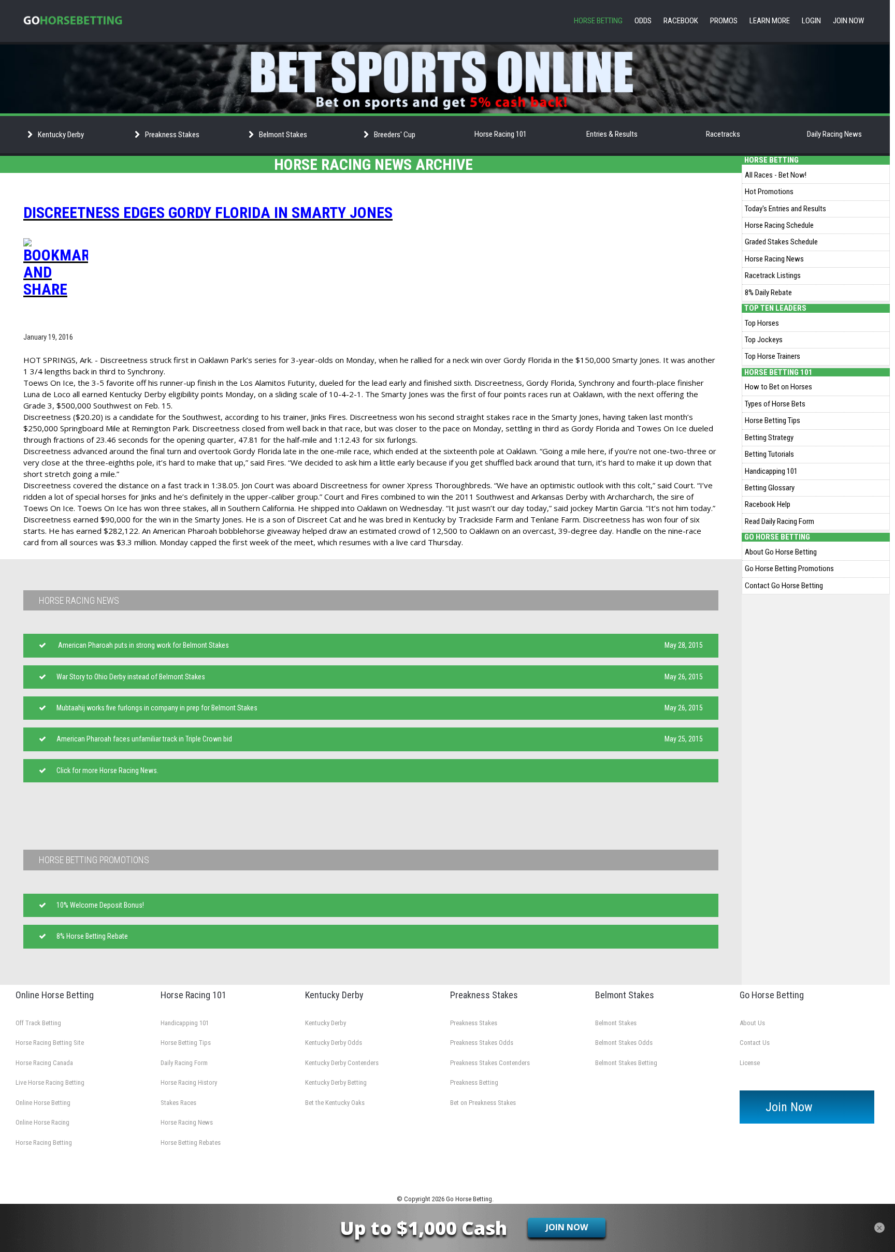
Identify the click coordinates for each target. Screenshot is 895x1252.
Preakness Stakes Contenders (490, 1063)
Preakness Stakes (473, 1023)
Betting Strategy (769, 437)
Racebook (680, 20)
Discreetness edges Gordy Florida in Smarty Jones (208, 212)
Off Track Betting (38, 1023)
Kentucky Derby (325, 1023)
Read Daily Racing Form (779, 521)
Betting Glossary (770, 487)
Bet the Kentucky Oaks (335, 1103)
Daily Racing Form (184, 1063)
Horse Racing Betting (44, 1142)
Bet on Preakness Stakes (483, 1103)
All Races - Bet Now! (775, 175)
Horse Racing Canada (44, 1063)
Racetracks (723, 134)
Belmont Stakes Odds (624, 1042)
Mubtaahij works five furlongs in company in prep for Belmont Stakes (156, 708)
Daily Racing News (834, 134)
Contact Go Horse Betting (784, 585)
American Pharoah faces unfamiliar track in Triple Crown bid (144, 739)
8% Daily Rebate (768, 292)
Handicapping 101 (771, 471)
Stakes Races (178, 1103)
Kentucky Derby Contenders (342, 1063)
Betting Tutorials (769, 454)
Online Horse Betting (43, 1103)
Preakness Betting (474, 1082)
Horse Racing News (774, 259)
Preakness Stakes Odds (481, 1042)
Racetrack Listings (773, 275)
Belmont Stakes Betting (626, 1063)
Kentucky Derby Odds (333, 1042)
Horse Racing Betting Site (50, 1042)
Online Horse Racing (42, 1122)
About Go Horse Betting (781, 552)
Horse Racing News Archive (373, 164)
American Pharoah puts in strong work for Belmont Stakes (143, 645)
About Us (752, 1023)
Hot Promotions (769, 191)
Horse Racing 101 (500, 134)
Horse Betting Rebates (191, 1142)
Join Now (848, 20)
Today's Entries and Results (785, 208)
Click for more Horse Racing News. (107, 770)
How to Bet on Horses (778, 386)
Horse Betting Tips (772, 420)
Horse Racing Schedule (779, 225)
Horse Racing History (189, 1082)
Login (811, 20)
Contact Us (755, 1042)
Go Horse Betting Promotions (789, 568)
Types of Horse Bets (775, 404)
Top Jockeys (764, 339)
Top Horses (762, 323)
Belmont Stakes (616, 1023)
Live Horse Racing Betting (50, 1082)
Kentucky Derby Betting (336, 1082)
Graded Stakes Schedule (781, 241)
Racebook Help (767, 504)
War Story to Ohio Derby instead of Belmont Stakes (130, 677)
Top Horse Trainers (772, 356)
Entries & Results (612, 134)
